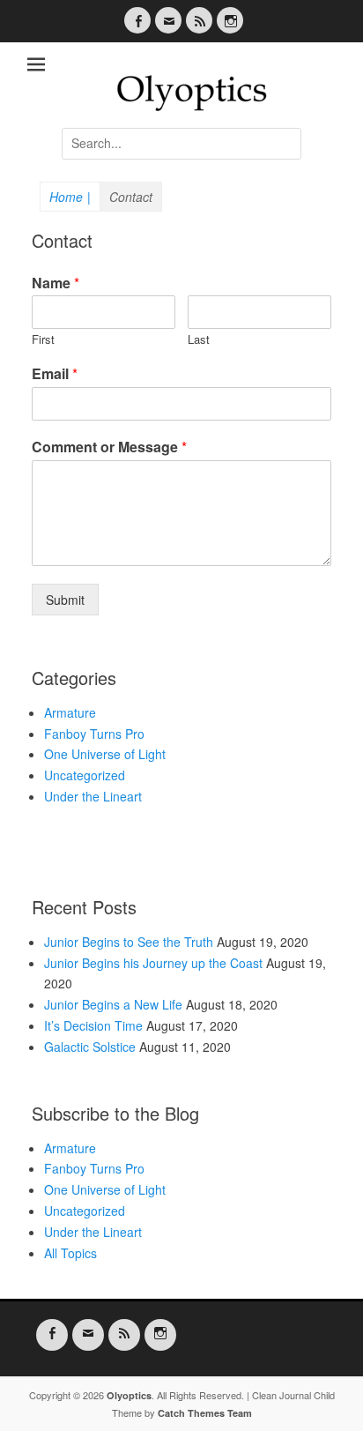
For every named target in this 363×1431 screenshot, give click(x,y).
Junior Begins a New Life (113, 1004)
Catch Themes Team (205, 1413)
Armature (70, 712)
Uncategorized (84, 775)
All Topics (70, 1253)
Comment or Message (109, 447)
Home (70, 196)
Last (199, 339)
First (43, 339)
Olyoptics (129, 1395)
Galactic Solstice (90, 1046)
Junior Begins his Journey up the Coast (153, 963)
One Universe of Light (105, 754)
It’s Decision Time (93, 1025)
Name (55, 283)
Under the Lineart (93, 796)
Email (55, 374)
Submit (65, 599)
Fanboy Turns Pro (94, 733)
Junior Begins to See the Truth (128, 941)
